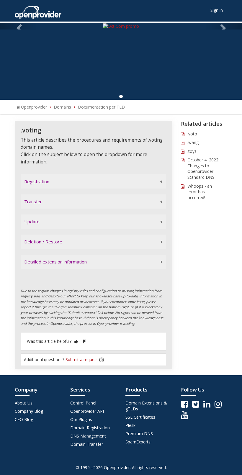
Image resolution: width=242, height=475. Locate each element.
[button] (76, 341)
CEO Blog (24, 419)
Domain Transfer (86, 444)
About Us (23, 403)
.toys (192, 151)
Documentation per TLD (101, 107)
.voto (192, 134)
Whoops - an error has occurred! (199, 191)
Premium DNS (139, 433)
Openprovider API (87, 411)
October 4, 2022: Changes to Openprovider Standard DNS (203, 168)
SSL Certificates (140, 417)
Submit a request (82, 359)
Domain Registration (90, 427)
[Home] (38, 10)
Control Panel (83, 403)
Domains (62, 107)
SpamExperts (138, 442)
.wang (193, 142)
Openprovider (34, 107)
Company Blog (29, 411)
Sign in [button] (216, 10)
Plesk (130, 425)
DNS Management (88, 436)
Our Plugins (81, 419)
